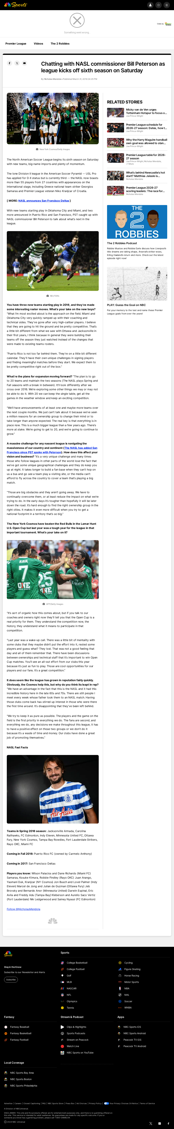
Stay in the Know (12, 967)
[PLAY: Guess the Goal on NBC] (137, 284)
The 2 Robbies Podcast (122, 243)
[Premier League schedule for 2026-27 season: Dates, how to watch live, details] (115, 127)
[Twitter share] (17, 63)
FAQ (44, 1103)
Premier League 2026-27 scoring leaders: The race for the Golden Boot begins (144, 189)
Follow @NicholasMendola (23, 909)
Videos (38, 43)
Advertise (8, 1103)
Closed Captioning (31, 1103)
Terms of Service (147, 1103)
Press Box (70, 1103)
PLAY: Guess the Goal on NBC (126, 305)
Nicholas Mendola (52, 79)
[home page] (15, 5)
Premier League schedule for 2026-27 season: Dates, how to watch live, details (146, 126)
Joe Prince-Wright (134, 116)
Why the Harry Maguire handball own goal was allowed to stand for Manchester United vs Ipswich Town (146, 141)
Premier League (15, 43)
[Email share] (24, 63)
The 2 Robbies (60, 43)
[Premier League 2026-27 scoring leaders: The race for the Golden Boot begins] (115, 190)
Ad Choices (81, 1103)
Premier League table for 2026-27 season (146, 156)
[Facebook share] (9, 63)
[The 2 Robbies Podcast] (137, 222)
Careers (18, 1103)
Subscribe (11, 979)
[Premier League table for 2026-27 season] (115, 158)
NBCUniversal (22, 1108)
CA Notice (133, 1103)
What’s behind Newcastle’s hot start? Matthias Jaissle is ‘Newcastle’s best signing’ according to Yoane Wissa (145, 174)
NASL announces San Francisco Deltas (43, 200)
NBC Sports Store (56, 1103)
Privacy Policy (95, 1103)
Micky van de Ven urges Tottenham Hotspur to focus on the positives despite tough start (146, 111)
